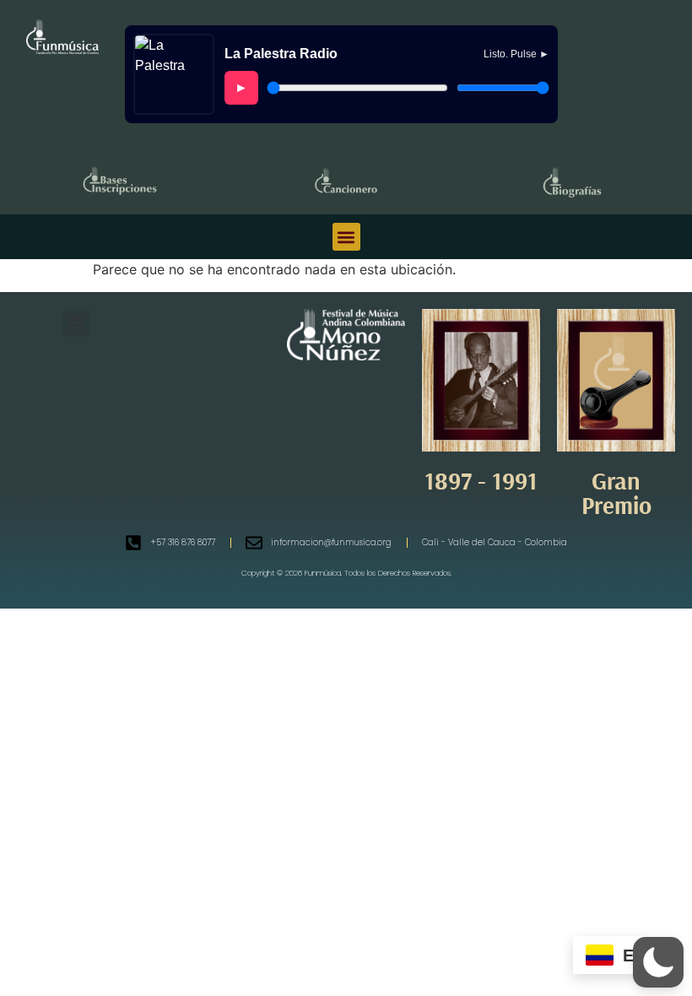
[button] (346, 237)
